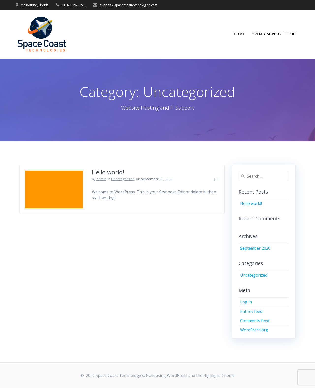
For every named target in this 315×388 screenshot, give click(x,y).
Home (239, 34)
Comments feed (254, 320)
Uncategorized (122, 179)
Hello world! (108, 172)
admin (101, 179)
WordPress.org (254, 330)
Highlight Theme (219, 375)
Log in (246, 302)
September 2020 (255, 248)
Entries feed (251, 311)
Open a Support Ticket (275, 34)
